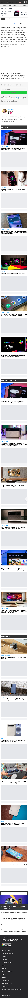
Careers (3, 965)
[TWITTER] (9, 113)
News (3, 19)
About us (4, 974)
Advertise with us (6, 980)
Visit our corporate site (12, 940)
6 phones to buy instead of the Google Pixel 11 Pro (14, 907)
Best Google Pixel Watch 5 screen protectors (12, 925)
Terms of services (17, 96)
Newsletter (24, 23)
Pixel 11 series (23, 5)
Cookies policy (5, 959)
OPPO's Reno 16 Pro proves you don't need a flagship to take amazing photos (14, 930)
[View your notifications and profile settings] (16, 2)
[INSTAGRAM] (11, 113)
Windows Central (5, 986)
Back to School (12, 5)
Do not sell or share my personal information (12, 989)
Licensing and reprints (7, 983)
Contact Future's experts (7, 953)
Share (5, 23)
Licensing (4, 968)
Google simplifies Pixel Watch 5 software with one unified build (15, 913)
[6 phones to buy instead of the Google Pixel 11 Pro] (14, 902)
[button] (26, 2)
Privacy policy (5, 956)
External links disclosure (7, 971)
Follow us (16, 23)
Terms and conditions (7, 950)
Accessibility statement (7, 962)
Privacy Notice (19, 97)
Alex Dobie (9, 18)
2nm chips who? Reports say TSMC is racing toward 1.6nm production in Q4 (14, 919)
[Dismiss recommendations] (26, 8)
